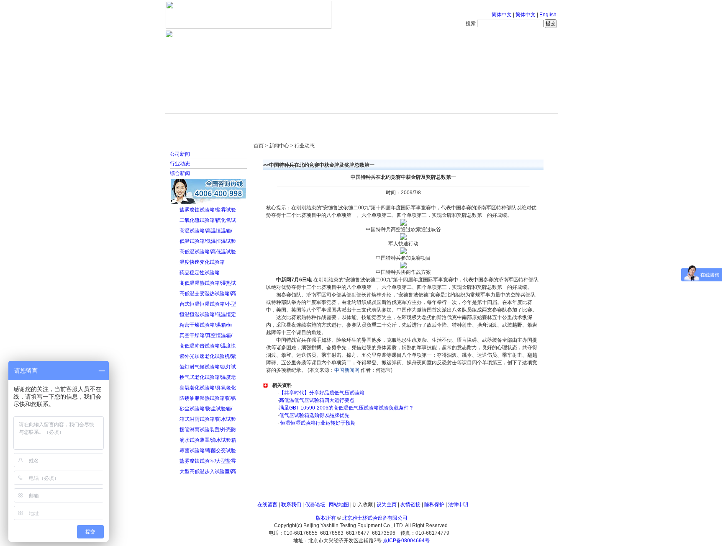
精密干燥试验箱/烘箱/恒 (205, 325)
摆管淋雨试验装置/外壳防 (207, 430)
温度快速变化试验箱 (202, 262)
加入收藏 (363, 504)
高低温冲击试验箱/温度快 (207, 346)
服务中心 (468, 121)
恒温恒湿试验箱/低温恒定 (207, 314)
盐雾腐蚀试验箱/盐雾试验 (207, 210)
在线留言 (267, 504)
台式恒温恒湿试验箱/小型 (207, 304)
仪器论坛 (315, 504)
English (547, 15)
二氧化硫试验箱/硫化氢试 (207, 220)
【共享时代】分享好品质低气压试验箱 (321, 393)
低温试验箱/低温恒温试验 (207, 241)
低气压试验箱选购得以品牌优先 (314, 415)
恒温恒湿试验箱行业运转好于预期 (317, 423)
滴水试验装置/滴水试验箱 (207, 440)
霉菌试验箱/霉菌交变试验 (207, 450)
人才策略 (422, 121)
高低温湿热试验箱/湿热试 (207, 283)
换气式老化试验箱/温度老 (207, 377)
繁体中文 (525, 15)
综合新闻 (180, 173)
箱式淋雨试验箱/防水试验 (207, 419)
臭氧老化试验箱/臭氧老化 (207, 388)
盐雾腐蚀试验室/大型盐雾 (207, 461)
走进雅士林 (238, 121)
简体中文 (502, 15)
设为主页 (387, 504)
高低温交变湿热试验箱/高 (207, 293)
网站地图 (339, 504)
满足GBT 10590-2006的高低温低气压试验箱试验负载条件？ (346, 408)
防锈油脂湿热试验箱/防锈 (207, 398)
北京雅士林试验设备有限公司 (375, 518)
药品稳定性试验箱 (199, 273)
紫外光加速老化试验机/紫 (207, 356)
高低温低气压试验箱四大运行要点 (316, 400)
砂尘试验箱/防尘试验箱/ (205, 409)
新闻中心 (284, 121)
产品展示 (330, 121)
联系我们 (291, 504)
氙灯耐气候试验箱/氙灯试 (207, 367)
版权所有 (326, 518)
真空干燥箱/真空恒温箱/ (205, 335)
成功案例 (376, 121)
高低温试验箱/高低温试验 (207, 252)
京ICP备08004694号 (406, 540)
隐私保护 (434, 504)
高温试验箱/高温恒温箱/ (205, 231)
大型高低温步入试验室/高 (207, 471)
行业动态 (180, 164)
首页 (192, 121)
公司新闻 (180, 154)
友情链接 (410, 504)
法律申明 (458, 504)
